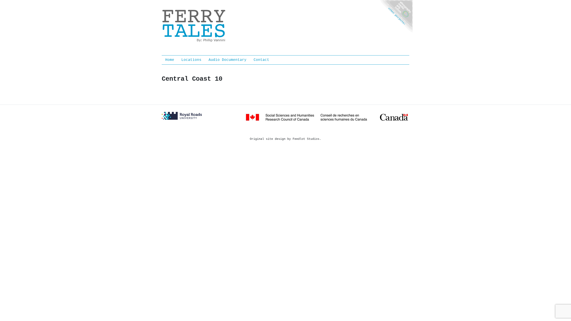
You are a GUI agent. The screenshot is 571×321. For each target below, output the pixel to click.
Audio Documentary (227, 60)
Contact (261, 60)
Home (169, 60)
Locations (191, 60)
